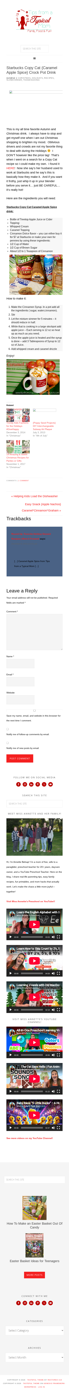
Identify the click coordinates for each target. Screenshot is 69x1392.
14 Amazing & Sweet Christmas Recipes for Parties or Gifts (17, 457)
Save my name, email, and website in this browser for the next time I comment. (33, 718)
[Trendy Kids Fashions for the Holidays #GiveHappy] (18, 415)
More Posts (34, 1274)
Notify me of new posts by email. (22, 748)
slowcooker (14, 80)
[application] (34, 924)
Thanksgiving (31, 80)
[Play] (10, 937)
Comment (12, 611)
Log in (41, 1387)
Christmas (24, 78)
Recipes (49, 78)
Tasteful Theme (31, 1383)
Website (10, 692)
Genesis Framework (54, 1383)
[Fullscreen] (58, 937)
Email (9, 674)
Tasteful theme (35, 1380)
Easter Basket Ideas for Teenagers (34, 1261)
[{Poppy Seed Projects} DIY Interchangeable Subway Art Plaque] (44, 415)
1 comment (23, 480)
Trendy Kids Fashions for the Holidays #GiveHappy (17, 426)
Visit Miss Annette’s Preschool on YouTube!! (30, 901)
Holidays (37, 78)
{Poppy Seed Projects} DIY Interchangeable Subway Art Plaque (44, 426)
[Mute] (53, 937)
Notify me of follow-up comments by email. (27, 734)
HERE (10, 168)
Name (10, 656)
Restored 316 (55, 1380)
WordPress (30, 1387)
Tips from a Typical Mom (34, 21)
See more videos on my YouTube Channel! (29, 1138)
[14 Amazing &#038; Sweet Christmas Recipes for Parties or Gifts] (18, 446)
